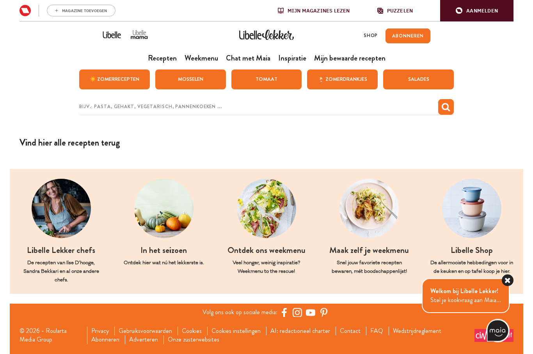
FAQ (376, 331)
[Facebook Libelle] (284, 312)
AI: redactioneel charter (300, 331)
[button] (476, 10)
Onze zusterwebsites (193, 339)
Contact (350, 331)
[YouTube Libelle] (310, 312)
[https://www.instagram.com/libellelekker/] (297, 312)
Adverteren (143, 339)
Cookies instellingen (236, 331)
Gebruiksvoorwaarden (145, 331)
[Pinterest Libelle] (324, 312)
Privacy (100, 331)
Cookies (192, 331)
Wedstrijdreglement (417, 331)
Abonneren (105, 339)
